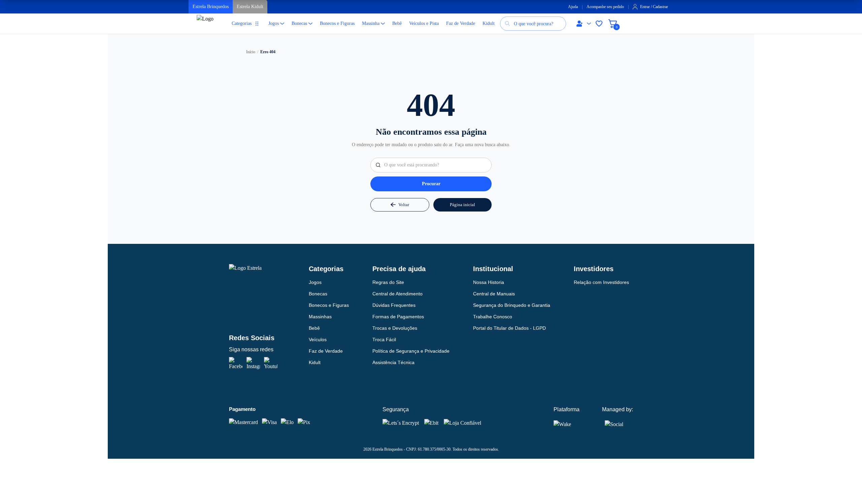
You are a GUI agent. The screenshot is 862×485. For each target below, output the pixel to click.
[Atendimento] (582, 24)
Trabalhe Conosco (492, 316)
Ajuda (573, 6)
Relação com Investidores (601, 282)
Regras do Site (388, 282)
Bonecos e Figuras (337, 23)
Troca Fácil (384, 339)
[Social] (614, 423)
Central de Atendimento (397, 293)
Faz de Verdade (460, 23)
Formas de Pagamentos (398, 316)
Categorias (242, 23)
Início (250, 52)
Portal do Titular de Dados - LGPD (509, 328)
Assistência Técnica (393, 362)
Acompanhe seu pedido (605, 6)
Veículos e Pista (424, 23)
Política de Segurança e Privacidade (411, 351)
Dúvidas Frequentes (394, 305)
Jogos (273, 23)
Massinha (370, 23)
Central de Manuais (494, 293)
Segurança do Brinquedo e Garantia (511, 305)
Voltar (403, 204)
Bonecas (299, 23)
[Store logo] (207, 26)
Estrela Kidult (250, 6)
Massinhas (320, 316)
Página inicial (462, 204)
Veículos (318, 339)
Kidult (489, 23)
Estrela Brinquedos (211, 6)
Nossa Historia (488, 282)
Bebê (397, 23)
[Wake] (567, 424)
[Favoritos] (599, 24)
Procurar (431, 183)
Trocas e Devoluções (394, 328)
